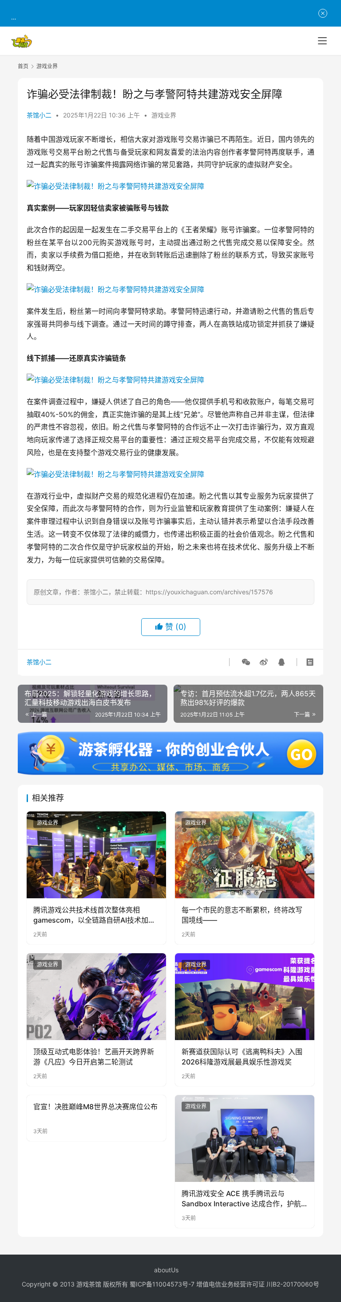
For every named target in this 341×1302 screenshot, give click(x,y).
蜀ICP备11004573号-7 (162, 1284)
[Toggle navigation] (322, 41)
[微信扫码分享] (246, 662)
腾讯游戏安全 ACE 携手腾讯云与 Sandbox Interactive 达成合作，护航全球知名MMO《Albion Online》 (241, 1198)
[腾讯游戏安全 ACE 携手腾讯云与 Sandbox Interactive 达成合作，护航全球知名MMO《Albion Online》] (244, 1138)
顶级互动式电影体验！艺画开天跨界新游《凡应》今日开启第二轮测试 (93, 1056)
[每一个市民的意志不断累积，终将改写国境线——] (244, 854)
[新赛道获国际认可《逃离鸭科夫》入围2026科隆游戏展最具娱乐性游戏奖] (244, 996)
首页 (23, 66)
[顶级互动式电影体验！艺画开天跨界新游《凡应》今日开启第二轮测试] (96, 996)
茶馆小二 (39, 115)
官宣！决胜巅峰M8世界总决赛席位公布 (95, 1106)
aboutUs (166, 1270)
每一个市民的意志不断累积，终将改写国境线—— (242, 914)
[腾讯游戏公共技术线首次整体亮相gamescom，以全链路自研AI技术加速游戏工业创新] (96, 854)
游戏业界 (163, 115)
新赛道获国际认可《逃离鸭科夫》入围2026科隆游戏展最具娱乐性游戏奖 (242, 1056)
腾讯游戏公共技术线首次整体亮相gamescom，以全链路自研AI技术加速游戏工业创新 (94, 915)
